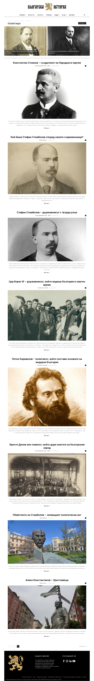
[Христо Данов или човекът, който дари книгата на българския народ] (47, 475)
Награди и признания (42, 677)
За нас (64, 15)
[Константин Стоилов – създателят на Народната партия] (47, 93)
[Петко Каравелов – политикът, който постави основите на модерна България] (47, 397)
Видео (57, 15)
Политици (22, 20)
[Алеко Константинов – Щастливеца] (47, 607)
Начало (9, 20)
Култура (40, 15)
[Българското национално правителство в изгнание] (68, 41)
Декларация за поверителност (55, 677)
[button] (84, 15)
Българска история (43, 287)
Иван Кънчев (43, 583)
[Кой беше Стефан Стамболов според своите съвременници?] (47, 168)
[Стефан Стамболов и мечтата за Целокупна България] (25, 41)
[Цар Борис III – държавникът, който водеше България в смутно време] (47, 315)
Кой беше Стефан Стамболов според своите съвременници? (47, 137)
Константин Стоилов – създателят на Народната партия (47, 62)
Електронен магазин (27, 677)
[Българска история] (47, 6)
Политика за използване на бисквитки (72, 677)
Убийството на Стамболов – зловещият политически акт (47, 514)
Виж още (46, 128)
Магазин (71, 15)
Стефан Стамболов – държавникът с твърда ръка (47, 212)
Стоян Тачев (8, 54)
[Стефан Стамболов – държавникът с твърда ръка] (47, 239)
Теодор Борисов (51, 54)
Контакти (84, 677)
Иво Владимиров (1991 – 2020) (42, 65)
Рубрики (22, 15)
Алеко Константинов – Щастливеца (47, 580)
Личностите (15, 20)
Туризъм (48, 15)
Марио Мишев (43, 140)
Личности (31, 15)
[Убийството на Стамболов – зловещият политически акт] (47, 542)
